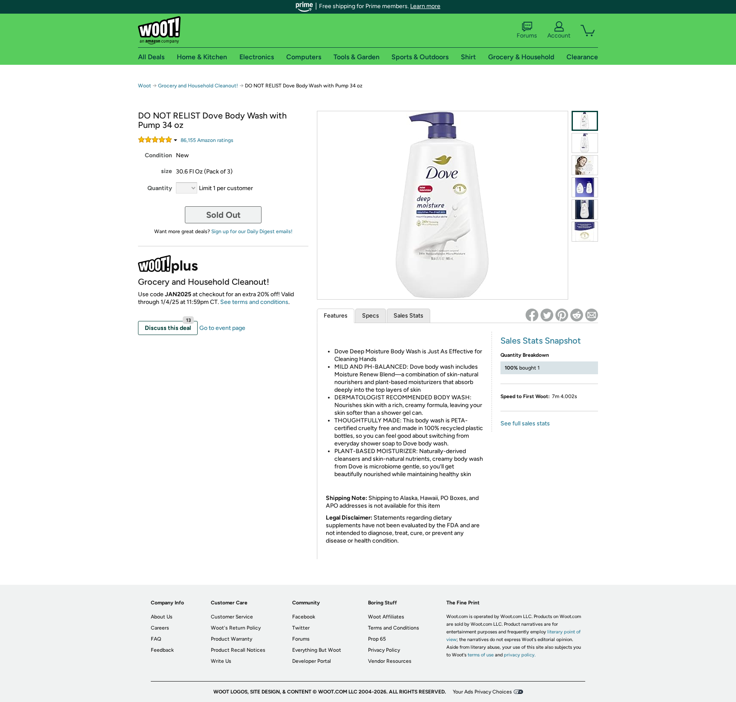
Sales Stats (408, 315)
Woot (144, 86)
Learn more (425, 6)
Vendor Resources (389, 661)
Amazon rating (207, 140)
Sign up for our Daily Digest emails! (252, 231)
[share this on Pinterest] (561, 315)
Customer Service (232, 617)
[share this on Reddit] (576, 315)
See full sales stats (525, 423)
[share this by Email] (591, 315)
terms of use (481, 655)
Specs (370, 315)
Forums (527, 35)
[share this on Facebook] (532, 315)
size (166, 171)
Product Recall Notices (238, 650)
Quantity (159, 188)
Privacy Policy (384, 650)
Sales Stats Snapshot (540, 340)
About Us (161, 617)
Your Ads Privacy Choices (482, 692)
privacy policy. (519, 655)
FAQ (156, 639)
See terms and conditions (254, 302)
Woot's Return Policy (236, 628)
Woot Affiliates (386, 617)
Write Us (221, 661)
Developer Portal (311, 661)
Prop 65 (377, 639)
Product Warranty (231, 639)
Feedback (162, 650)
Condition (158, 155)
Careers (160, 628)
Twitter (301, 628)
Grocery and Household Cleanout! (198, 86)
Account (558, 35)
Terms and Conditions (393, 628)
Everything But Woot (316, 650)
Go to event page (222, 328)
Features (336, 315)
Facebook (303, 617)
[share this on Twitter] (546, 315)
